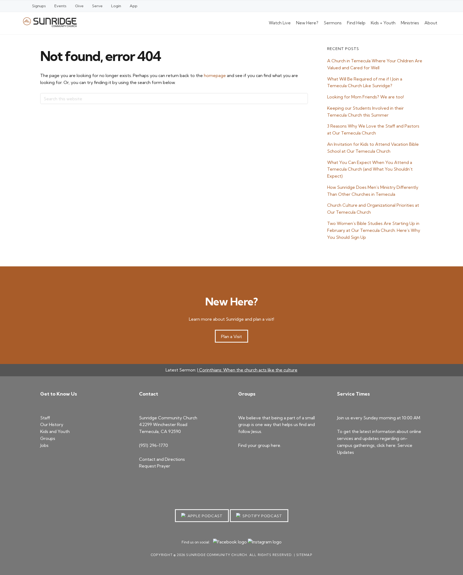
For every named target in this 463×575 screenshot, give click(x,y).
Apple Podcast (204, 515)
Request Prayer (154, 466)
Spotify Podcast (261, 515)
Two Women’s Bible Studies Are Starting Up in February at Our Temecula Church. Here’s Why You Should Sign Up (373, 230)
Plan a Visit (231, 336)
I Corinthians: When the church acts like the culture (247, 370)
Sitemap (304, 555)
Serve (97, 5)
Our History (51, 424)
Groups (47, 438)
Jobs (44, 445)
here (275, 445)
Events (60, 5)
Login (116, 5)
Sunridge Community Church (50, 22)
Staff (45, 417)
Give (79, 5)
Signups (39, 5)
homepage (215, 75)
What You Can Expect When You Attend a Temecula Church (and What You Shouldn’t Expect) (370, 169)
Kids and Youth (55, 431)
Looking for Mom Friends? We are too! (365, 96)
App (133, 5)
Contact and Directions (162, 459)
